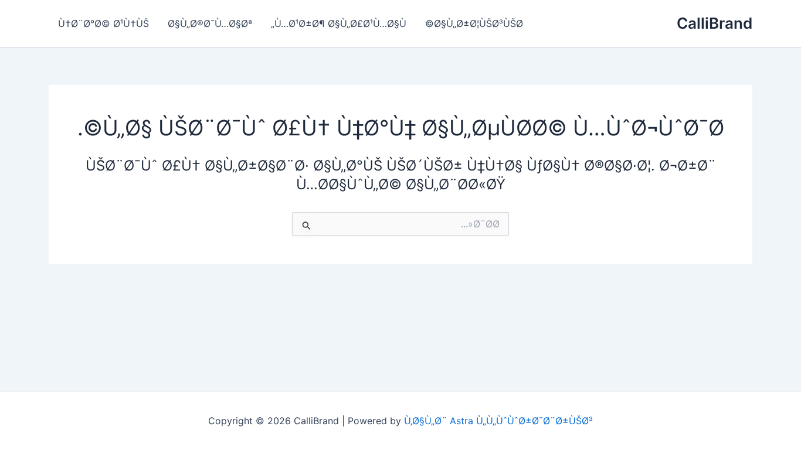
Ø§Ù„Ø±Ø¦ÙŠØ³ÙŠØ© (474, 23)
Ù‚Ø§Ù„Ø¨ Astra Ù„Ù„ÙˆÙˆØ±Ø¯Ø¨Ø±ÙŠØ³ (498, 421)
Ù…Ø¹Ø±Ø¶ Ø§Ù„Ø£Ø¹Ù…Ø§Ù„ (338, 23)
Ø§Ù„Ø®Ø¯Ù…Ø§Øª (210, 23)
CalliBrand (714, 23)
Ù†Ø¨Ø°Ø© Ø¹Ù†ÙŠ (103, 23)
